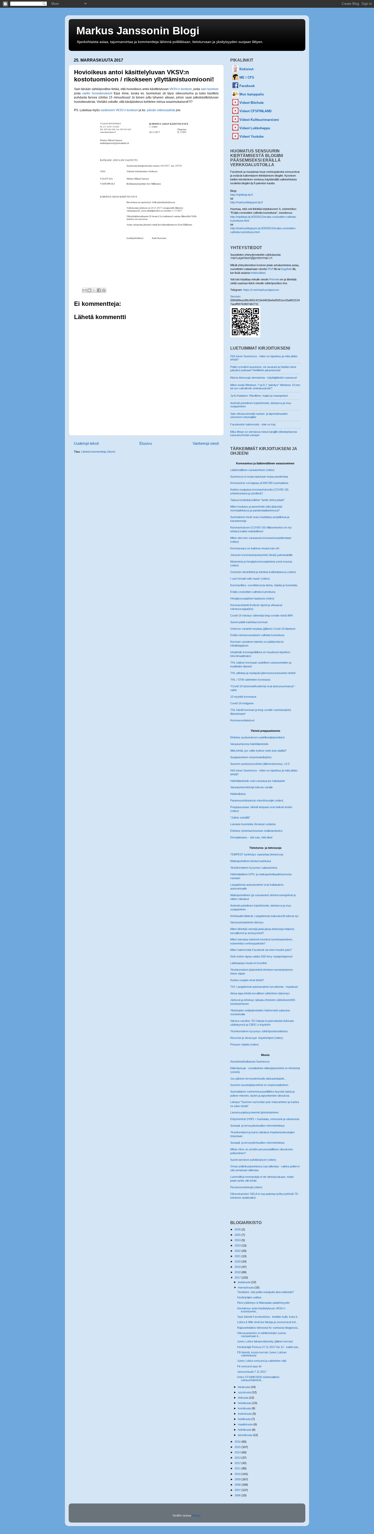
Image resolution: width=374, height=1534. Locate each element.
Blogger (196, 1515)
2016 (238, 1441)
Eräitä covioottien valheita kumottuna (252, 591)
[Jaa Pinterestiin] (103, 290)
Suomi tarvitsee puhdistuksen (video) (253, 1159)
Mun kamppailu (251, 94)
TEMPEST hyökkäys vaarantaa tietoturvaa (256, 854)
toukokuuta (245, 1413)
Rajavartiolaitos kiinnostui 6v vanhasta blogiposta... (268, 1327)
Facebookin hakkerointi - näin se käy (253, 424)
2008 (238, 1484)
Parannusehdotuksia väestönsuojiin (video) (256, 800)
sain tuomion (210, 89)
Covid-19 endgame (242, 703)
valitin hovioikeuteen (96, 93)
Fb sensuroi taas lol (249, 1366)
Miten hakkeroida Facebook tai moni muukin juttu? (261, 949)
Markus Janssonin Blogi (137, 31)
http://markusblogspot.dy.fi (246, 202)
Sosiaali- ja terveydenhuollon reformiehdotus (257, 1125)
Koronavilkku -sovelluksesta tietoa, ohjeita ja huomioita (263, 585)
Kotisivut (246, 69)
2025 (238, 1234)
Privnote (274, 279)
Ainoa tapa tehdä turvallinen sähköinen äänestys (260, 993)
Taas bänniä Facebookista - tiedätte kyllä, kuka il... (268, 1316)
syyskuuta (245, 1392)
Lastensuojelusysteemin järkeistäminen (254, 1112)
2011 (238, 1468)
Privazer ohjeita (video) (244, 1044)
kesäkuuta (245, 1408)
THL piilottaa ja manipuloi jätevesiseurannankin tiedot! (263, 673)
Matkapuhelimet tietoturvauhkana (250, 861)
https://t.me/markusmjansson (261, 289)
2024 (238, 1240)
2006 (238, 1495)
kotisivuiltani (258, 272)
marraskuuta (246, 1287)
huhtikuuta (244, 1419)
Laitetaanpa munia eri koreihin (248, 963)
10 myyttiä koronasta (243, 696)
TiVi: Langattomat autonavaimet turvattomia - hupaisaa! (264, 986)
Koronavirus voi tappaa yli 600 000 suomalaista (259, 482)
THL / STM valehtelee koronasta (250, 679)
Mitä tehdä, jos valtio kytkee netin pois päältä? (258, 750)
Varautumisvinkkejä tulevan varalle (251, 787)
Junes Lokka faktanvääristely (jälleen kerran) (265, 1341)
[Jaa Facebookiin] (99, 290)
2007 (238, 1490)
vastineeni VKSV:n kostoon (119, 110)
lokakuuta (244, 1386)
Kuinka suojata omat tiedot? (247, 980)
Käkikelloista (238, 793)
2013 (238, 1457)
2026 (238, 1229)
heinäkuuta (245, 1402)
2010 (238, 1473)
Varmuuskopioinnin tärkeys (247, 922)
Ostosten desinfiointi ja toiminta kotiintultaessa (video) (263, 572)
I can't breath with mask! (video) (250, 578)
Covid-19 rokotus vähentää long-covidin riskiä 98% (261, 615)
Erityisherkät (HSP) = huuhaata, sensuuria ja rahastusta (264, 1119)
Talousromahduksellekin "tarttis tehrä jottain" (257, 499)
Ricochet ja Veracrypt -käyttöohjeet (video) (256, 1037)
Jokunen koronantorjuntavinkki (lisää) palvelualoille (261, 554)
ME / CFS (246, 77)
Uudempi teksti (86, 443)
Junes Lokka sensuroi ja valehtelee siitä (261, 1360)
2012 (238, 1463)
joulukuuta (244, 1282)
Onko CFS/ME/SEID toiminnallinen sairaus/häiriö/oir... (258, 1378)
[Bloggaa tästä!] (89, 290)
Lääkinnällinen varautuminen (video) (252, 469)
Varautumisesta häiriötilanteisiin (249, 744)
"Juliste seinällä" (240, 817)
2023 (238, 1245)
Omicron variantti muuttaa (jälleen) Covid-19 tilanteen (262, 628)
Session (235, 296)
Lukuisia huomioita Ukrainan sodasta (253, 824)
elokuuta (243, 1397)
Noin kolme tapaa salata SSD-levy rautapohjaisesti (261, 956)
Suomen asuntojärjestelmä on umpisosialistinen (259, 1084)
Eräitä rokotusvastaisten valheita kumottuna (257, 635)
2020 (238, 1261)
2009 (238, 1479)
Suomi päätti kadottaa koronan (249, 622)
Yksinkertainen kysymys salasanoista (253, 867)
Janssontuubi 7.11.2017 (251, 1371)
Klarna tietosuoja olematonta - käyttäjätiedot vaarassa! (263, 377)
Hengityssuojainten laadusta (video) (252, 598)
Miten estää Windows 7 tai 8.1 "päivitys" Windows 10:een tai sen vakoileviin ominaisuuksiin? (265, 386)
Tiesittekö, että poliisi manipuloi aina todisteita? (265, 1292)
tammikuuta (245, 1435)
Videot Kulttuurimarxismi (259, 120)
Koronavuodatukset (242, 720)
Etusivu (145, 443)
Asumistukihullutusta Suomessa (249, 1061)
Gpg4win (286, 268)
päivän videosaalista (161, 110)
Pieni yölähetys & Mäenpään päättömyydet (263, 1302)
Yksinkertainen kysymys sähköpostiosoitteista (258, 1031)
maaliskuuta (245, 1424)
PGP (271, 268)
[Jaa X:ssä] (94, 290)
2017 (238, 1277)
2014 (238, 1452)
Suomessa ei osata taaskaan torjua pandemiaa (259, 476)
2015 (238, 1447)
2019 (238, 1266)
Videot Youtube (251, 136)
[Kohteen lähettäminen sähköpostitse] (84, 290)
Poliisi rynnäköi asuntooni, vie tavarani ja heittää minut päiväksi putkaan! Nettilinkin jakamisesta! (263, 368)
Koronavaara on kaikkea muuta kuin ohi (254, 548)
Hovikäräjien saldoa (249, 1297)
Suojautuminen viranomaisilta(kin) (250, 757)
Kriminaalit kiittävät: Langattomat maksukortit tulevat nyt (264, 915)
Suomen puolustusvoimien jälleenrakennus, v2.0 (260, 763)
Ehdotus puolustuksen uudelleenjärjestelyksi (257, 737)
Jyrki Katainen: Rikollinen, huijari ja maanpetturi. (259, 395)
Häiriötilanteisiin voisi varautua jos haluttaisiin (257, 780)
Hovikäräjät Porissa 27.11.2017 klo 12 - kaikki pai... (268, 1347)
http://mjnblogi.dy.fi (241, 194)
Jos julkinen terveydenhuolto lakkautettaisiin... (258, 1078)
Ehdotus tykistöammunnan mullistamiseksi (256, 830)
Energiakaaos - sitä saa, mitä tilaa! (251, 837)
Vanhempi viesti (206, 443)
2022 (238, 1250)
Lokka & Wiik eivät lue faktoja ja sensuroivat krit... (267, 1322)
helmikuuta (245, 1429)
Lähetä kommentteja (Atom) (98, 451)
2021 (238, 1256)
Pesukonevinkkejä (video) (246, 1187)
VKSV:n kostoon (180, 89)
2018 (238, 1272)
